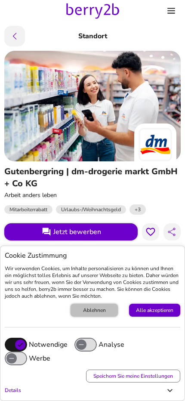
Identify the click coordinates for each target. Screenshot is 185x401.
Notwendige (48, 344)
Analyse (111, 344)
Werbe (39, 358)
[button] (90, 390)
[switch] (85, 345)
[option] (138, 209)
